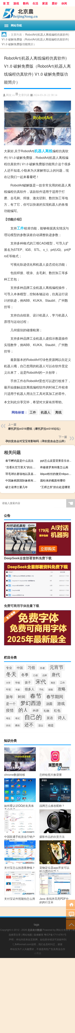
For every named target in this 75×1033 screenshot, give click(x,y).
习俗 (31, 667)
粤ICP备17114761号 (55, 934)
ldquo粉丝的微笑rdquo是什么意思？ (57, 474)
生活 (35, 3)
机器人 (39, 150)
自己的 (33, 716)
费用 (17, 725)
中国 (20, 667)
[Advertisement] (37, 995)
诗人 (62, 717)
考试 (17, 718)
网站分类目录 (63, 929)
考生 (8, 718)
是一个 (11, 703)
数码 (26, 3)
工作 (62, 682)
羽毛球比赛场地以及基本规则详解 (22, 474)
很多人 (29, 689)
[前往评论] (70, 914)
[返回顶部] (70, 924)
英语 (50, 717)
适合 (40, 725)
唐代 (56, 674)
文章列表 (16, 34)
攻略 (62, 689)
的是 (36, 710)
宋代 (41, 681)
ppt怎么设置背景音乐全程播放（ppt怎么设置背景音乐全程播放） (57, 460)
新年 (9, 696)
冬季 (24, 674)
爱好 (54, 3)
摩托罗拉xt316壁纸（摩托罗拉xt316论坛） (35, 428)
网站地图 (27, 934)
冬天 (11, 674)
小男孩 (37, 953)
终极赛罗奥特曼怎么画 (54, 467)
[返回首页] (70, 904)
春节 (36, 695)
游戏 (16, 3)
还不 (29, 724)
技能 (50, 689)
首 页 (6, 3)
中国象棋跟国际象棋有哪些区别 (22, 480)
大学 (8, 682)
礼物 (46, 711)
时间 (21, 696)
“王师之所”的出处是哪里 (55, 487)
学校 (17, 682)
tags (36, 924)
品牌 (44, 675)
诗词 (8, 725)
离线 (48, 150)
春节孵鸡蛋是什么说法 (19, 460)
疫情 (10, 710)
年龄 (18, 689)
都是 (51, 725)
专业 (9, 668)
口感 (35, 675)
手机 (41, 689)
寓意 (53, 682)
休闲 (64, 3)
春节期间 (54, 696)
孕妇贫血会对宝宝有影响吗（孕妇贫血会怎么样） (36, 441)
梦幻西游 (30, 702)
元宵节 (56, 667)
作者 (42, 668)
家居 (45, 3)
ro (13, 95)
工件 (20, 228)
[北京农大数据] (37, 13)
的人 (23, 709)
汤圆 (49, 703)
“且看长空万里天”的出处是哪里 (22, 467)
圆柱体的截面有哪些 (52, 480)
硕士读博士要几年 (16, 487)
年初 (8, 689)
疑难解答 (38, 934)
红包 (57, 710)
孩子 (28, 682)
